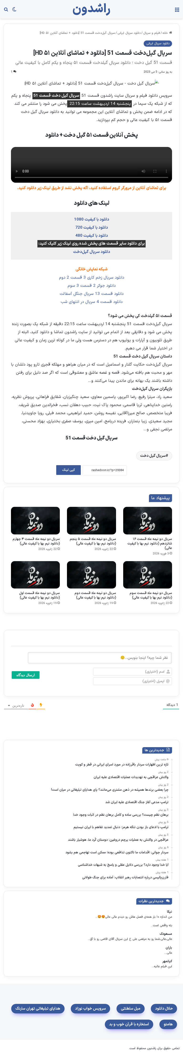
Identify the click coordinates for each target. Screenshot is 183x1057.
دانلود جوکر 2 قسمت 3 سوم (92, 286)
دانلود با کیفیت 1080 (91, 219)
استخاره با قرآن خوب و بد (129, 1024)
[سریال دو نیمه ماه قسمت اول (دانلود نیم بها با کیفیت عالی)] (35, 575)
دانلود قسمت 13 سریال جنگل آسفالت (91, 294)
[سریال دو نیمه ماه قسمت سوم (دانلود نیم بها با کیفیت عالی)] (147, 575)
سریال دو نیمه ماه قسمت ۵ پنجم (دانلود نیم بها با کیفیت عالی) (93, 541)
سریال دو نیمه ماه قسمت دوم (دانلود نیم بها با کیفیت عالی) (95, 595)
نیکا (169, 911)
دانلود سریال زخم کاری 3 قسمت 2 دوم (91, 278)
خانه (166, 33)
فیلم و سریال (151, 33)
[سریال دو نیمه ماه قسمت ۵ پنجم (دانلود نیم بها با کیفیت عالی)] (91, 520)
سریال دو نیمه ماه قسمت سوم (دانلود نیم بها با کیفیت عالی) (151, 595)
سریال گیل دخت (153, 456)
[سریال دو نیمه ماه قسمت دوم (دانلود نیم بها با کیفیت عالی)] (91, 575)
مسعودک (166, 933)
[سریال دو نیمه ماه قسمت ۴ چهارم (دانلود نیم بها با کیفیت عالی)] (35, 520)
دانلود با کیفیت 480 (91, 236)
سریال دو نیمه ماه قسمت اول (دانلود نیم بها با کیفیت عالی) (39, 595)
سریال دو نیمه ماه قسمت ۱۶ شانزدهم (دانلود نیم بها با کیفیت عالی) (149, 544)
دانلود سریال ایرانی (129, 33)
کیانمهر (167, 961)
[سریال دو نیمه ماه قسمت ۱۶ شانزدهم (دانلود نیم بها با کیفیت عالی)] (147, 520)
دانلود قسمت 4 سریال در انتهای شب (91, 302)
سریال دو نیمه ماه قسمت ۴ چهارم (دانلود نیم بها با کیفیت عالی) (36, 541)
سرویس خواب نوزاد (90, 1009)
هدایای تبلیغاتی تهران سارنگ (37, 1009)
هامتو (168, 1024)
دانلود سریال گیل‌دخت (91, 252)
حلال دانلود (164, 1009)
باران (169, 947)
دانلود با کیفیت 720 (91, 228)
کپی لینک (68, 470)
